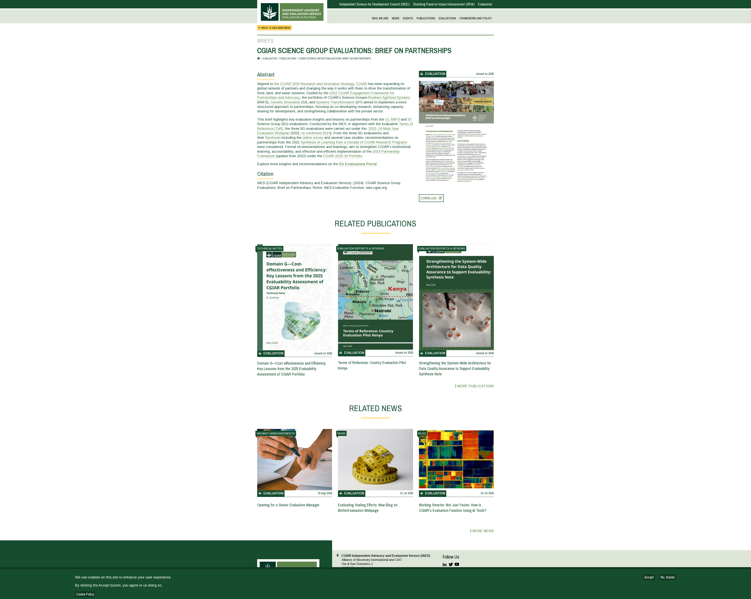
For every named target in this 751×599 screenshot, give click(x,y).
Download (428, 198)
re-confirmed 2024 (316, 133)
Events (408, 18)
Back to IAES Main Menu (276, 28)
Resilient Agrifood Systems (389, 98)
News (395, 18)
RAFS (395, 119)
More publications (475, 386)
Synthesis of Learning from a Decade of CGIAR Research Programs (354, 142)
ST (410, 119)
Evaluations (447, 18)
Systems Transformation (335, 102)
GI (387, 119)
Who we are (380, 18)
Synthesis (272, 138)
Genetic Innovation (285, 102)
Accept (649, 577)
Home (259, 58)
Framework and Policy (476, 18)
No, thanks (668, 577)
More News (483, 531)
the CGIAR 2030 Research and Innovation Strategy (314, 84)
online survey (313, 138)
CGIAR (361, 84)
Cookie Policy (85, 594)
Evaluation (485, 4)
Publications (426, 18)
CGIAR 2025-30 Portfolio (342, 156)
